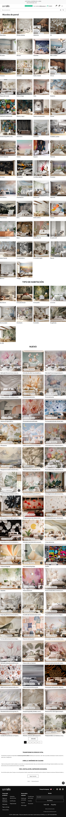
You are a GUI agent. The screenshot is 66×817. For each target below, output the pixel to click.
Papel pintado (13, 803)
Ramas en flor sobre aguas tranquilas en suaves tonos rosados (54, 711)
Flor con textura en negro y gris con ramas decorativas (10, 518)
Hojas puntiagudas (5, 566)
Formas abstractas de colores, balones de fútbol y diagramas (54, 421)
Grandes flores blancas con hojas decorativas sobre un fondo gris (10, 735)
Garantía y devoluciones (13, 797)
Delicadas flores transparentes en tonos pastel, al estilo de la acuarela (54, 373)
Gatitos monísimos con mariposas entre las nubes (32, 445)
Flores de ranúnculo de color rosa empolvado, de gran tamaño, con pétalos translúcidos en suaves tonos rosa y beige (54, 663)
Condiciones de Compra (31, 797)
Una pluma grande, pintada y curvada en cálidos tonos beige (32, 711)
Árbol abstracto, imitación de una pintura (32, 469)
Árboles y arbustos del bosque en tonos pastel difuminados (32, 735)
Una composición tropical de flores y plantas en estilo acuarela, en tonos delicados (32, 494)
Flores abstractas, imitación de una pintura (54, 469)
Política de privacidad (23, 799)
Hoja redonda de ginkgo (29, 566)
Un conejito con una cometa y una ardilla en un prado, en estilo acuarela (54, 639)
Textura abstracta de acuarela (30, 687)
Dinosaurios (4, 445)
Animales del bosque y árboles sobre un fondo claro (54, 518)
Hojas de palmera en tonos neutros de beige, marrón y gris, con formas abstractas (10, 614)
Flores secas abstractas (29, 397)
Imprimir (23, 802)
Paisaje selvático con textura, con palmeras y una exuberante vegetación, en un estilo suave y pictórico (54, 735)
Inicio (29, 781)
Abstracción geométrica (7, 421)
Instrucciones (5, 809)
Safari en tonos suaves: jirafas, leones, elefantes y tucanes (10, 687)
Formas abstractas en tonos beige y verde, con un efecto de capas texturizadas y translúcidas (10, 639)
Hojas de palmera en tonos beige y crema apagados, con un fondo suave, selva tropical (54, 614)
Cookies (30, 800)
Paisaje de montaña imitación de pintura (10, 469)
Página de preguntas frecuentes (4, 800)
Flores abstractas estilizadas (30, 421)
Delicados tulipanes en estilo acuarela (10, 663)
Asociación (30, 803)
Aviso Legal (23, 805)
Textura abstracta (27, 590)
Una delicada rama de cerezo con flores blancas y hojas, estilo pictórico (32, 614)
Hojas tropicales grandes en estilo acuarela (10, 494)
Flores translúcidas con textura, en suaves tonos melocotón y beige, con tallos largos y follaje (54, 590)
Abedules (3, 590)
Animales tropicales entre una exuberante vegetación (32, 542)
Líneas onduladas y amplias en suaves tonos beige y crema (10, 397)
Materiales (4, 804)
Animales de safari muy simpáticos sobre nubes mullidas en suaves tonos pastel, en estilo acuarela (32, 373)
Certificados (13, 800)
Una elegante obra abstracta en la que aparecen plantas (54, 494)
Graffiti (47, 566)
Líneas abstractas (49, 542)
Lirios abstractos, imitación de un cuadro (54, 445)
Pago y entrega (5, 807)
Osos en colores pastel (28, 639)
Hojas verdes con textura (29, 663)
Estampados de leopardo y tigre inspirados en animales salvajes (54, 687)
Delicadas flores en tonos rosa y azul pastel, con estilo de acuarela (10, 373)
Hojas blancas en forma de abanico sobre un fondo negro (10, 542)
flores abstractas (49, 397)
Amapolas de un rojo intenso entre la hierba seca (32, 518)
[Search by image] (61, 10)
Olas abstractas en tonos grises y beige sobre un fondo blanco (10, 711)
